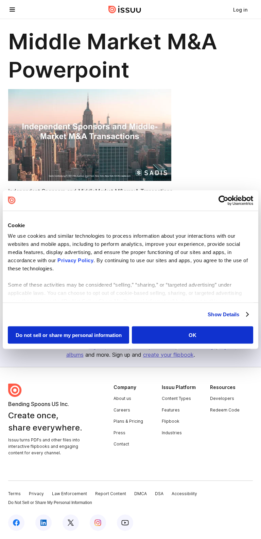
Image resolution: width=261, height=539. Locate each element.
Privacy (36, 493)
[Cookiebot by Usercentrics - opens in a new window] (223, 200)
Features (171, 409)
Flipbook (170, 421)
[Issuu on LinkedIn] (43, 523)
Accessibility (184, 493)
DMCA (140, 493)
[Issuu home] (125, 9)
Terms (14, 493)
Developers (222, 398)
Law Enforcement (69, 493)
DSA (159, 493)
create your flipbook (168, 354)
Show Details (223, 314)
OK (192, 335)
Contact (121, 444)
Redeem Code (225, 409)
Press (119, 432)
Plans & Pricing (128, 421)
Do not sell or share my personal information (69, 335)
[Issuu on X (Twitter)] (71, 523)
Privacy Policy (75, 260)
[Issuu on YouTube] (125, 523)
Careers (122, 409)
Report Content (110, 493)
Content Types (176, 398)
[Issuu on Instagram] (98, 523)
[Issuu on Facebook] (16, 523)
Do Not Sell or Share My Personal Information (50, 502)
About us (122, 398)
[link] (240, 9)
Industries (172, 432)
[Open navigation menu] (12, 9)
